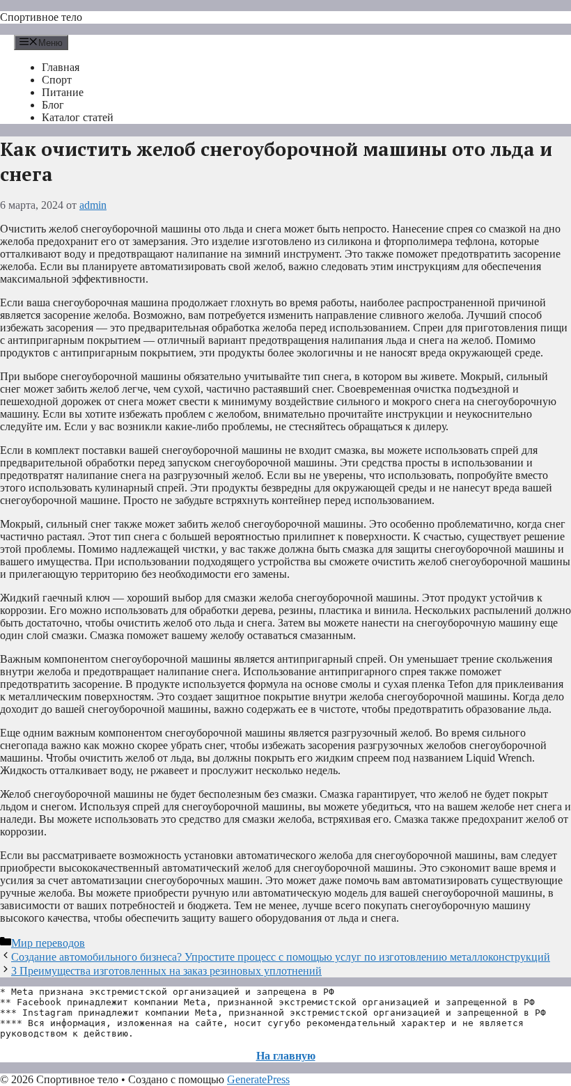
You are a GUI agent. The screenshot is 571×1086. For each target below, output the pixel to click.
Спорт (57, 80)
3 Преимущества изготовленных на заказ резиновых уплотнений (166, 971)
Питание (63, 92)
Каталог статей (78, 117)
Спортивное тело (41, 17)
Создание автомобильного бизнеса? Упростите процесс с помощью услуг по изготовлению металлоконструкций (280, 957)
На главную (285, 1056)
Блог (53, 105)
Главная (60, 67)
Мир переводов (48, 943)
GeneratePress (258, 1079)
